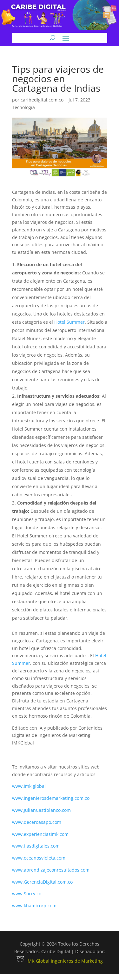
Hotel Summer (69, 322)
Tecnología (23, 107)
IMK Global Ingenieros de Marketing (64, 961)
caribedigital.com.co (42, 100)
